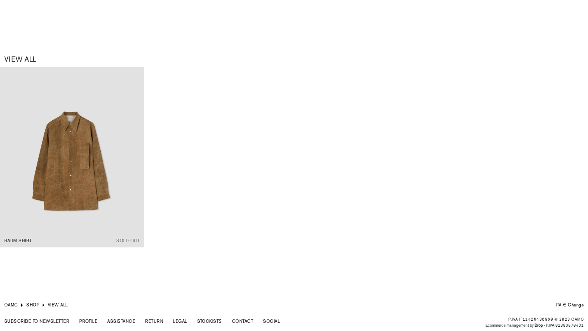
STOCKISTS (209, 321)
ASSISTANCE (121, 321)
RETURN (154, 321)
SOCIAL (271, 321)
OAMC (11, 305)
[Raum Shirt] (72, 157)
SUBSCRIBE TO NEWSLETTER (36, 321)
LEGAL (180, 321)
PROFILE (88, 321)
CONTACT (242, 321)
